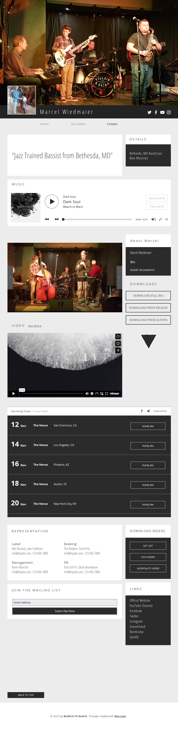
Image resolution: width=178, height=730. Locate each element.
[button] (64, 277)
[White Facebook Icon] (156, 112)
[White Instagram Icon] (168, 112)
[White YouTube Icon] (162, 112)
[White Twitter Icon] (149, 112)
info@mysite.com (21, 553)
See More (35, 325)
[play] (114, 245)
